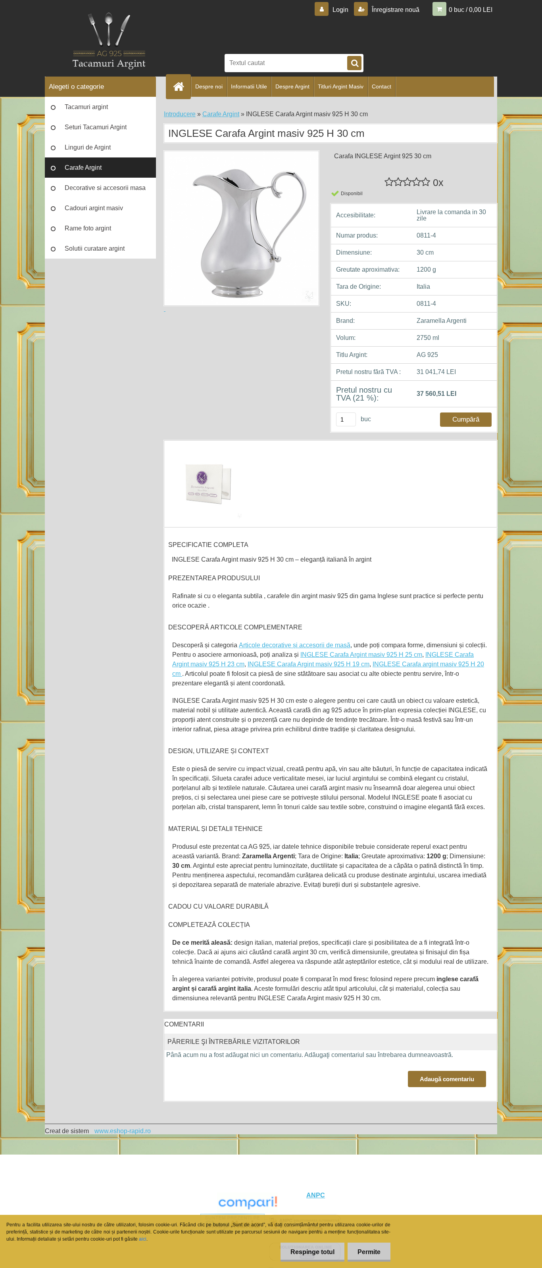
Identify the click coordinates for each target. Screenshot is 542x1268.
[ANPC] (247, 1195)
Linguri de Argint (88, 147)
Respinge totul (312, 1252)
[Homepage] (182, 86)
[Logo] (109, 43)
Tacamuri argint (86, 107)
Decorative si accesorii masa (105, 187)
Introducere (180, 114)
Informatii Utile (249, 86)
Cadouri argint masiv (94, 208)
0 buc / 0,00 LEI (470, 9)
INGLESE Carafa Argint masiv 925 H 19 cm (308, 664)
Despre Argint (292, 86)
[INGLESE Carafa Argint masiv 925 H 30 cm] (206, 447)
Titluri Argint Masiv (340, 86)
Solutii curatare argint (95, 248)
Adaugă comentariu (447, 1079)
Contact (381, 86)
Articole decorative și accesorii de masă (294, 645)
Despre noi (209, 86)
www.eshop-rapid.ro (122, 1131)
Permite (369, 1252)
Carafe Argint (83, 167)
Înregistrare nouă (394, 9)
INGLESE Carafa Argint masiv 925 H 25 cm (361, 654)
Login (340, 9)
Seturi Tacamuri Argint (96, 127)
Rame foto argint (88, 228)
